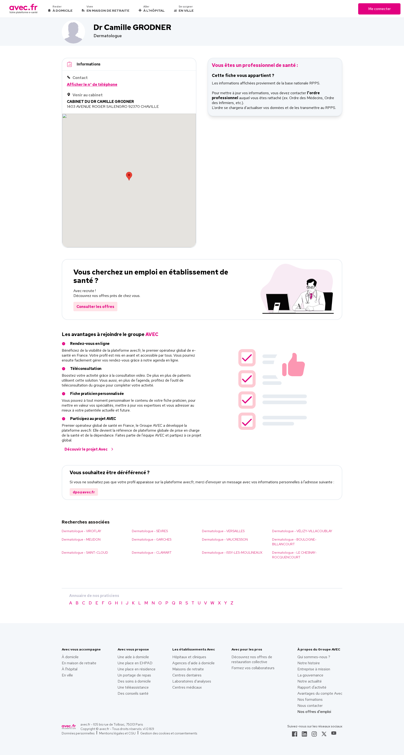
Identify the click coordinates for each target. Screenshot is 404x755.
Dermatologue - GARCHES (151, 539)
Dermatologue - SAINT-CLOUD (85, 552)
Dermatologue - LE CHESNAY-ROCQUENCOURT (294, 554)
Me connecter (379, 9)
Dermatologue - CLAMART (152, 552)
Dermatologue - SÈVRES (150, 531)
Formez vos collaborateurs (252, 667)
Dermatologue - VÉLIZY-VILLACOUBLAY (302, 531)
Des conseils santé (133, 693)
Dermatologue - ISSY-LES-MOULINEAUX (232, 552)
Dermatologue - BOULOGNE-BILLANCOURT (294, 541)
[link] (294, 735)
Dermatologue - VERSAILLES (223, 531)
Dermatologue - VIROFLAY (81, 531)
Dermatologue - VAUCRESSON (225, 539)
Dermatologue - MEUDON (81, 539)
